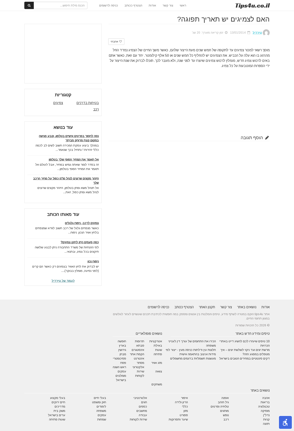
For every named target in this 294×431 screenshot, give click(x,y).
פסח (123, 362)
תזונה (266, 423)
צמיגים (58, 103)
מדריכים (60, 406)
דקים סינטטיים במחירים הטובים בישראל (244, 358)
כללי (185, 406)
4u (252, 5)
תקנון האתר (207, 307)
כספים (143, 406)
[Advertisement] (189, 101)
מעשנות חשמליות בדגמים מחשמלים (193, 358)
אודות (152, 5)
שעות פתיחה (57, 419)
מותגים (224, 410)
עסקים (102, 415)
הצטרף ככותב (133, 5)
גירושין (122, 350)
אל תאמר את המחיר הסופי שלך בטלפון (74, 159)
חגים (144, 402)
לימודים (101, 406)
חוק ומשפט (99, 402)
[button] (285, 422)
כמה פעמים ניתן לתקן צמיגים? (80, 242)
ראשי (183, 5)
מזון (186, 410)
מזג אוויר (156, 362)
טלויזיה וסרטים (220, 406)
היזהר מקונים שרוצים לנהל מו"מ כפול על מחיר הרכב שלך (66, 180)
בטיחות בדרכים (87, 103)
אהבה (266, 398)
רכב (96, 109)
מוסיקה (265, 410)
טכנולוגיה (264, 406)
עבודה (143, 415)
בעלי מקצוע (57, 398)
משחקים (157, 384)
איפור (184, 398)
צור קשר (167, 5)
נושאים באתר (246, 307)
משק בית (59, 410)
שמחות (101, 419)
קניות (266, 419)
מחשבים (141, 410)
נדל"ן (266, 415)
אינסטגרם (138, 350)
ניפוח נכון (93, 261)
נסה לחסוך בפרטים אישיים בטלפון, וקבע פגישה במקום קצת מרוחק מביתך (69, 138)
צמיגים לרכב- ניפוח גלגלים (82, 223)
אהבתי (115, 41)
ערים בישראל (56, 415)
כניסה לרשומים (108, 5)
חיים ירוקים (58, 402)
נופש (226, 415)
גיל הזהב (223, 402)
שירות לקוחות (138, 419)
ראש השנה (119, 367)
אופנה (225, 398)
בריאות (265, 402)
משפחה (101, 410)
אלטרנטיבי (140, 398)
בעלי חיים (100, 398)
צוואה (158, 371)
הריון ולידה (181, 402)
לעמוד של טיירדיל (63, 280)
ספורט (184, 415)
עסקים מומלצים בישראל (121, 376)
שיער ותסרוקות (178, 419)
